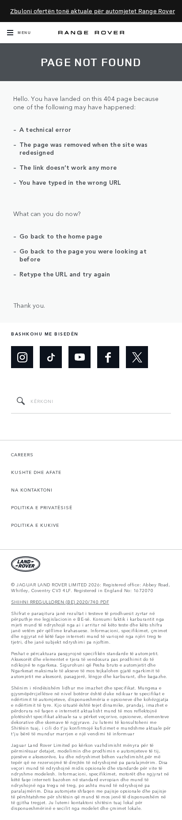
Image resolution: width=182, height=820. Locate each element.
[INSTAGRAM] (22, 357)
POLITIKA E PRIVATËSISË (41, 507)
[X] (137, 357)
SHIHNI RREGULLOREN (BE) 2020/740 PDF (60, 602)
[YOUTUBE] (79, 357)
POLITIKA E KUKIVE (35, 525)
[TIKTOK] (51, 357)
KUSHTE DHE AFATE (36, 472)
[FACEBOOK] (108, 357)
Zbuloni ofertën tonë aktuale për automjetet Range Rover (92, 11)
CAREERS (22, 454)
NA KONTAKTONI (32, 490)
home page (85, 236)
